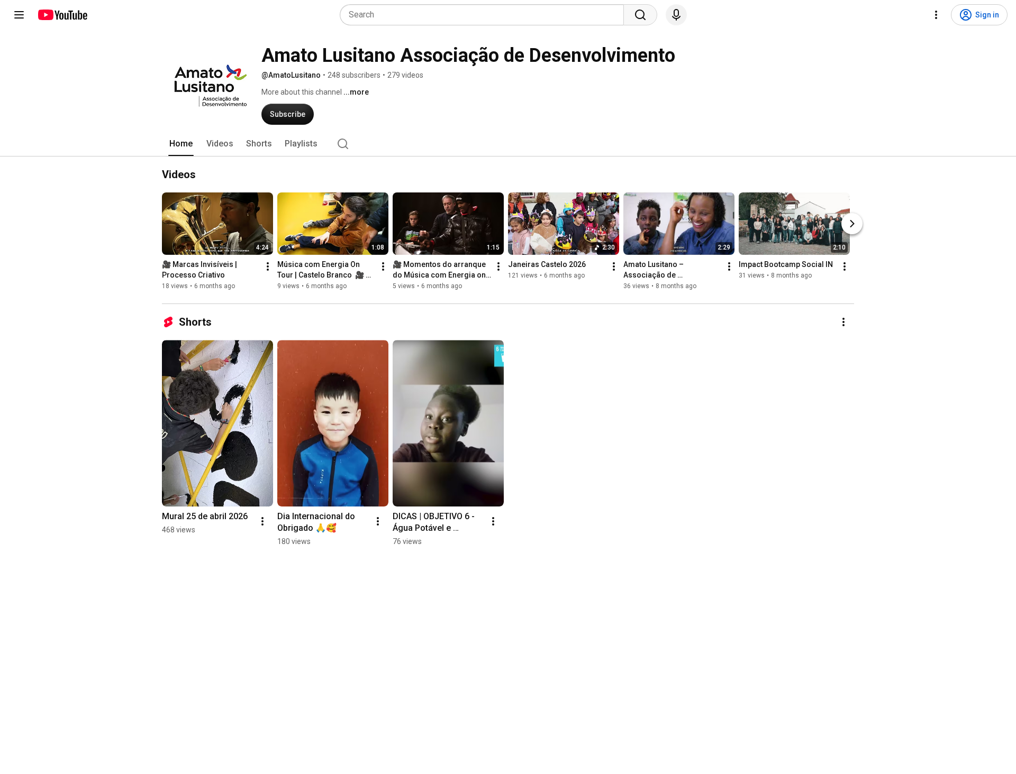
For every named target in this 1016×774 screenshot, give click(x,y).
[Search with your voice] (676, 14)
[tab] (181, 143)
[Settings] (936, 14)
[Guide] (19, 14)
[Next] (852, 223)
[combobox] (485, 14)
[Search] (640, 14)
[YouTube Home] (62, 15)
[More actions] (267, 266)
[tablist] (508, 143)
